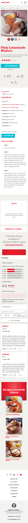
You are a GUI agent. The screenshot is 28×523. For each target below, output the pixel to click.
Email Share (15, 39)
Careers (14, 496)
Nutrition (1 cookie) (13, 229)
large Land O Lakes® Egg (10, 107)
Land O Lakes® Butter (12, 104)
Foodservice (14, 493)
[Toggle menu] (25, 3)
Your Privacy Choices (14, 516)
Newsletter (14, 487)
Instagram (10, 474)
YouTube (20, 474)
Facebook (12, 39)
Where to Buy (14, 479)
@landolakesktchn (14, 245)
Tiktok (14, 474)
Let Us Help (14, 481)
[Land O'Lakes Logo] (5, 2)
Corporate (14, 490)
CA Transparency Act (14, 519)
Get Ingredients (11, 66)
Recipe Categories (14, 484)
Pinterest (8, 39)
